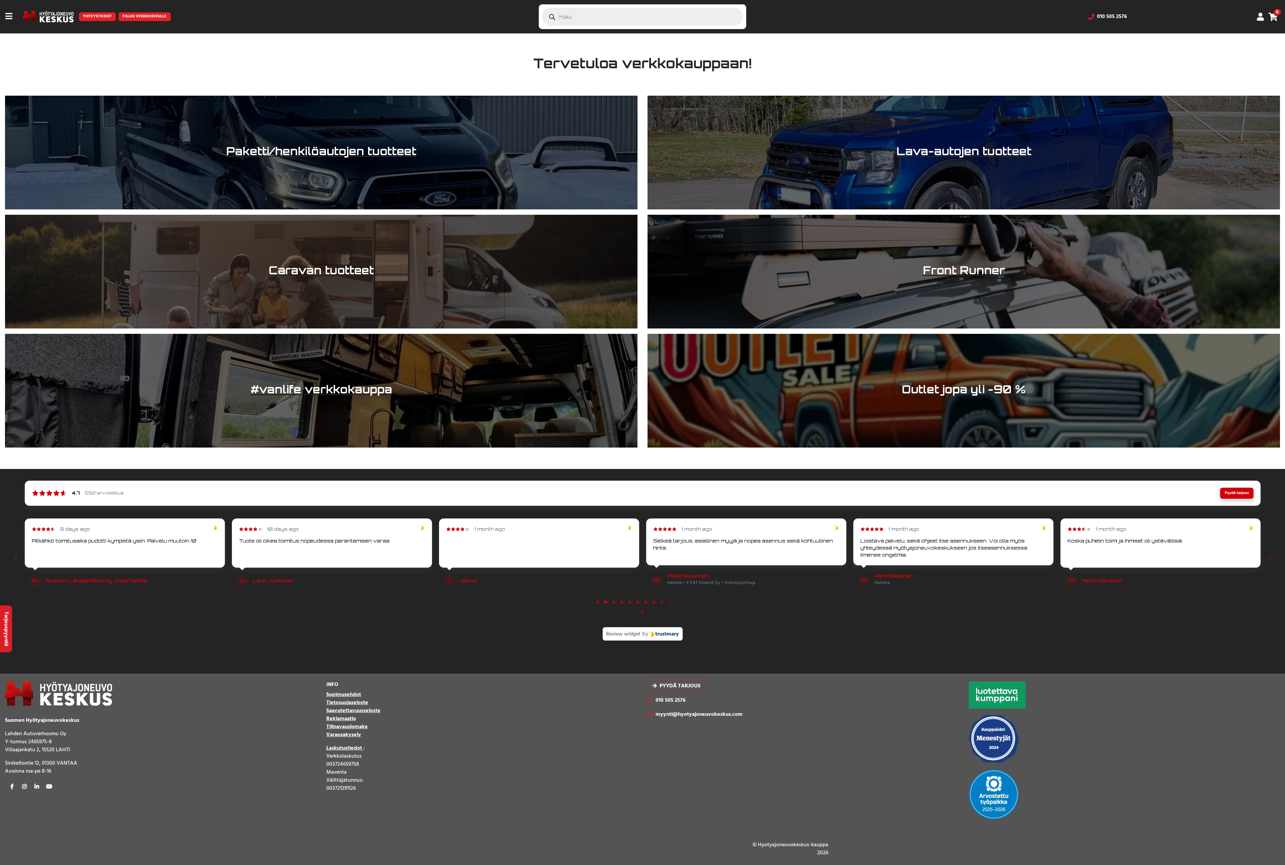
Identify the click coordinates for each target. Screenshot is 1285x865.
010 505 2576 (1112, 17)
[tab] (598, 602)
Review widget (623, 634)
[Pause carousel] (642, 612)
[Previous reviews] (15, 559)
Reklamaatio (341, 718)
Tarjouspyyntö (6, 628)
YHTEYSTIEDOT (97, 16)
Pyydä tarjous (680, 686)
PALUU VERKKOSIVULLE (144, 16)
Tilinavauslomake (347, 727)
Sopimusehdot (343, 694)
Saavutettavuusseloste (353, 710)
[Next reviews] (1269, 559)
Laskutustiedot (344, 748)
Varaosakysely (343, 735)
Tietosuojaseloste (347, 702)
